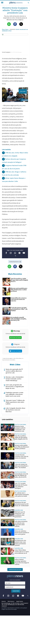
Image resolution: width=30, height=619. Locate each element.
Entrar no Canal (16, 337)
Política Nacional (20, 424)
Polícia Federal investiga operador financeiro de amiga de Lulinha (22, 562)
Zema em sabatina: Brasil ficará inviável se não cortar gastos (22, 532)
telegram (19, 253)
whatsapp (15, 253)
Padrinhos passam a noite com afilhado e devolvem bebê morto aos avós (14, 394)
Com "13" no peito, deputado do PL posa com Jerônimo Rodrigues (21, 486)
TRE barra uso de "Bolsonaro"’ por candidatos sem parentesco (20, 514)
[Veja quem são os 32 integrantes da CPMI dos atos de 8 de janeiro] (4, 471)
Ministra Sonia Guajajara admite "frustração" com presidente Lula (20, 429)
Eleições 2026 (19, 510)
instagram (10, 253)
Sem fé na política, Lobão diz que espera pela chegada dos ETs (21, 437)
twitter (15, 255)
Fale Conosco (11, 601)
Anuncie (4, 601)
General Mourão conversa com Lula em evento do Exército (21, 456)
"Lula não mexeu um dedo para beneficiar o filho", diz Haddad (21, 466)
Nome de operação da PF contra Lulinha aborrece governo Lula (14, 371)
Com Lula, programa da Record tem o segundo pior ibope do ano (15, 386)
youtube (23, 253)
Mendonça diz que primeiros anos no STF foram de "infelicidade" (22, 504)
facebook (6, 253)
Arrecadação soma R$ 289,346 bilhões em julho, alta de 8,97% (21, 475)
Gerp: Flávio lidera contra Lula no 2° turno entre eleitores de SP (22, 551)
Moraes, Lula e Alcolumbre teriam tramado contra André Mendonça (15, 378)
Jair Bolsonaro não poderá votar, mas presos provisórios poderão (20, 543)
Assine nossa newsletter (15, 580)
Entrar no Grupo (16, 351)
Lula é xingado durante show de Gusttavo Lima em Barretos (15, 409)
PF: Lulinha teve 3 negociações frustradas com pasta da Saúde (22, 494)
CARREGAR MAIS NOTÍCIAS (15, 569)
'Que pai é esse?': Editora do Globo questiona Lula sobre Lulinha (15, 402)
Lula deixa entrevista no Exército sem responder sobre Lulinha (21, 524)
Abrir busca (28, 2)
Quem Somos (19, 601)
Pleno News (15, 2)
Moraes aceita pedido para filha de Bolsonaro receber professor (22, 447)
